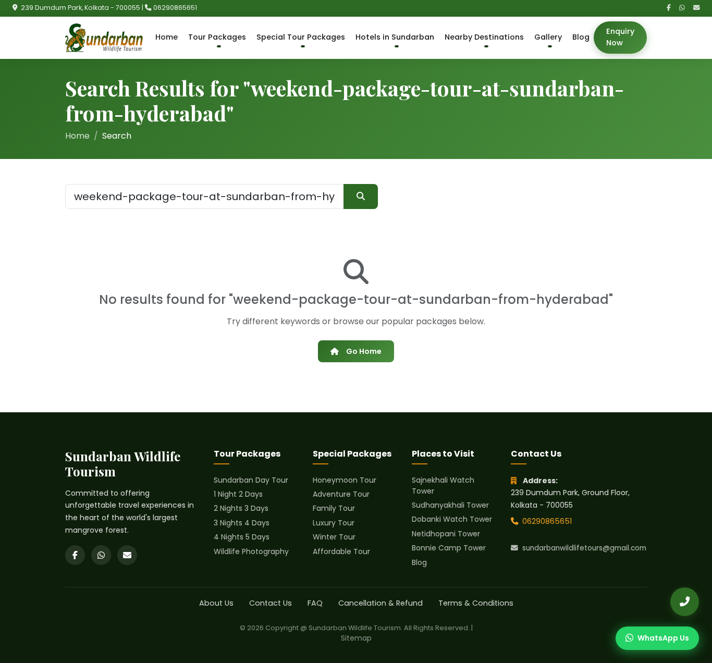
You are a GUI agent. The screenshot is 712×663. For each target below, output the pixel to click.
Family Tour (334, 508)
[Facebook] (669, 8)
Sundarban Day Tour (251, 480)
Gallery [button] (548, 37)
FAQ (315, 603)
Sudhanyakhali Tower (450, 505)
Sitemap (356, 638)
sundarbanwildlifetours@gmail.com (584, 548)
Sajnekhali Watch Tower (443, 485)
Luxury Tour (333, 523)
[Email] (696, 8)
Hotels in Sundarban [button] (394, 37)
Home (166, 37)
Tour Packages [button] (217, 37)
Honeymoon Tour (344, 480)
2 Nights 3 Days (241, 508)
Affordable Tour (341, 551)
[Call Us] (684, 601)
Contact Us (270, 603)
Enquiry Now (620, 37)
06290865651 (175, 7)
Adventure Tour (341, 494)
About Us (216, 603)
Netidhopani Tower (446, 534)
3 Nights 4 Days (241, 523)
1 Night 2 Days (238, 494)
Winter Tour (334, 537)
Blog (581, 37)
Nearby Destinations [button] (484, 37)
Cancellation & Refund (380, 603)
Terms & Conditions (475, 603)
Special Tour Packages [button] (300, 37)
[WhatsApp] (682, 8)
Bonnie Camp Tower (449, 548)
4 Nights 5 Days (241, 537)
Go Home (364, 351)
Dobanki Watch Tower (452, 519)
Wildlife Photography (251, 551)
